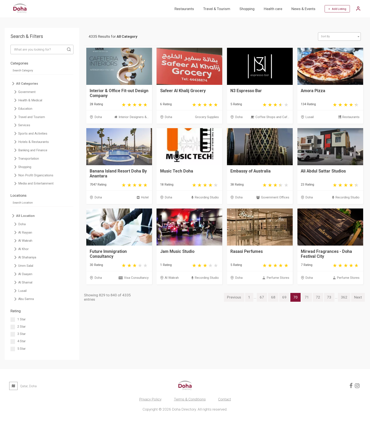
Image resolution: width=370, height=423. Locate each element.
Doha (98, 117)
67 (262, 297)
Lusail (309, 117)
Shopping (247, 9)
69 (284, 297)
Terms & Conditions (190, 399)
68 (273, 297)
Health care (273, 9)
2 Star (21, 326)
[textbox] (339, 36)
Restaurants (184, 9)
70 (295, 297)
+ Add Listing (337, 8)
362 (344, 297)
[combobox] (339, 36)
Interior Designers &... (133, 117)
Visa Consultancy (136, 278)
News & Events (303, 9)
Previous (234, 297)
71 (307, 297)
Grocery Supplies (207, 117)
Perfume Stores (278, 278)
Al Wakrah (172, 278)
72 (318, 297)
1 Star (21, 319)
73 (329, 297)
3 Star (21, 334)
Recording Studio (207, 197)
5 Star (21, 349)
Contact (224, 399)
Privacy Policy (150, 399)
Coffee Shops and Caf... (272, 117)
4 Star (21, 341)
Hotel (144, 197)
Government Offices (275, 197)
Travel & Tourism (216, 9)
